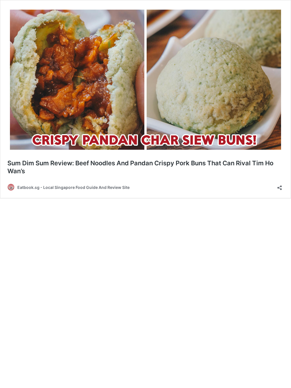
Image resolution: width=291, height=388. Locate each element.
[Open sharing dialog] (280, 186)
